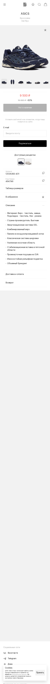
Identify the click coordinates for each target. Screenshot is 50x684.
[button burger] (4, 4)
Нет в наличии (25, 108)
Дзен (10, 664)
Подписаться (25, 144)
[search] (39, 4)
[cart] (45, 4)
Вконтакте (13, 653)
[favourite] (33, 4)
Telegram (12, 659)
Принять (40, 673)
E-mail (6, 128)
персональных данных (19, 674)
